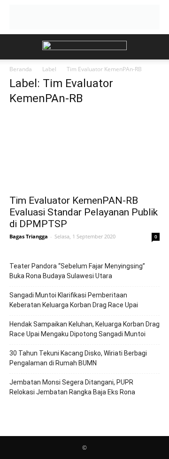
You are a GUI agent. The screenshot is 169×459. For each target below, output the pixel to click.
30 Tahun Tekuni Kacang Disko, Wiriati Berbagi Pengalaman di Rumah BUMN (78, 358)
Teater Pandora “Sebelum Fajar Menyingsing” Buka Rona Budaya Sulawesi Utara (77, 271)
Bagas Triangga (28, 236)
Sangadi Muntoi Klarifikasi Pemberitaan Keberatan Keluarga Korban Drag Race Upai (73, 300)
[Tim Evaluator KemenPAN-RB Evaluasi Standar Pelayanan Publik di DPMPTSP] (84, 152)
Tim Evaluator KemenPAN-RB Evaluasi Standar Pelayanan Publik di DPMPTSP (83, 212)
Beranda (20, 69)
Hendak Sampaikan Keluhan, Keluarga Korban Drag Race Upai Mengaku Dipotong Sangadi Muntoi (84, 329)
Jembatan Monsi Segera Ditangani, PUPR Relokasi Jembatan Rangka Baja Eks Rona (72, 387)
